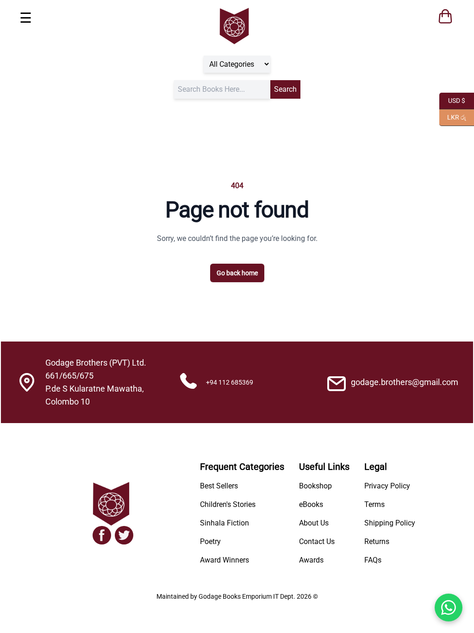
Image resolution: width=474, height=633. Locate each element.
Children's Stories (228, 504)
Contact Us (317, 541)
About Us (314, 523)
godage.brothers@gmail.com (404, 382)
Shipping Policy (389, 523)
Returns (376, 541)
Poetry (210, 541)
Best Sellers (219, 485)
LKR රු (452, 116)
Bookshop (315, 485)
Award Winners (224, 560)
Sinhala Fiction (224, 523)
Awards (311, 560)
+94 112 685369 (229, 382)
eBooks (311, 504)
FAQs (372, 560)
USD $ (452, 99)
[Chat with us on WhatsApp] (448, 607)
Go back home (237, 273)
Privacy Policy (387, 485)
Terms (374, 504)
